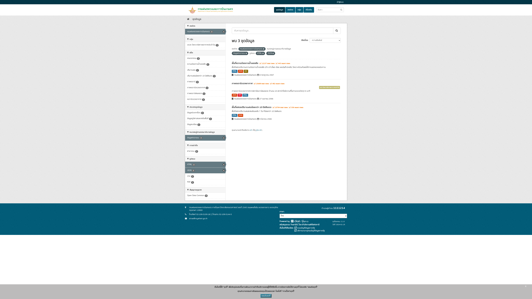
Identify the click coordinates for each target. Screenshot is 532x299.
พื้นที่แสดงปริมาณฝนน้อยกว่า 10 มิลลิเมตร (251, 107)
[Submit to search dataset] (341, 9)
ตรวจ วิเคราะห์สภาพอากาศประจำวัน (329, 87)
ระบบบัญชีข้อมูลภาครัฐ (306, 228)
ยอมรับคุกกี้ (266, 295)
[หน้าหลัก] (188, 19)
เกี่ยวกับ (309, 9)
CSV (246, 71)
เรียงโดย (304, 40)
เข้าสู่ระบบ (340, 2)
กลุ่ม (299, 9)
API (251, 130)
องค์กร (290, 9)
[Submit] (337, 31)
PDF (239, 95)
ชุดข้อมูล (279, 9)
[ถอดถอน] (263, 49)
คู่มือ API (259, 130)
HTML (234, 71)
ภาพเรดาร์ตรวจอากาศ (242, 83)
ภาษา (282, 211)
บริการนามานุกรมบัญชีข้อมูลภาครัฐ (311, 230)
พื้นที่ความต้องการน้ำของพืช (245, 63)
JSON (240, 71)
